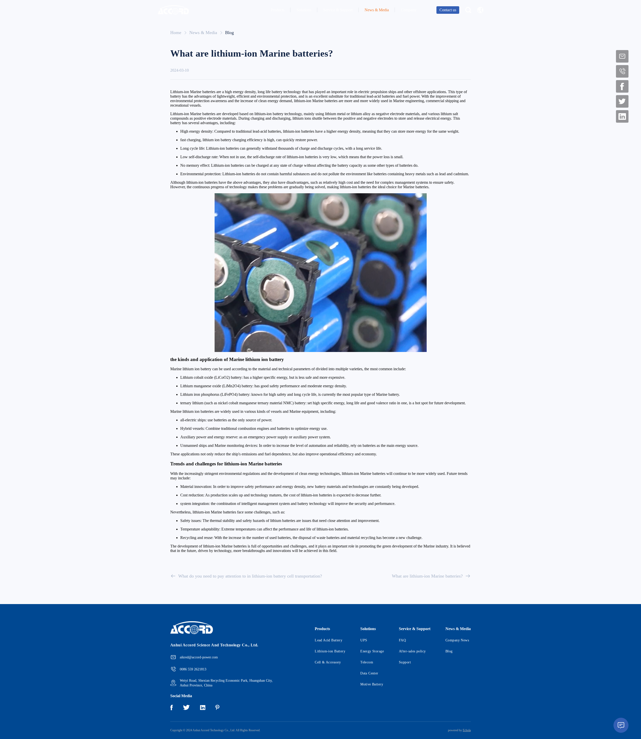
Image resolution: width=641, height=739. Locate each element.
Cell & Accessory (328, 662)
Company (408, 10)
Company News (457, 640)
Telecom (366, 662)
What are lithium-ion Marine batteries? (427, 576)
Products (277, 10)
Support (405, 662)
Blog (229, 32)
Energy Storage (372, 651)
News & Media (377, 10)
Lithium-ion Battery (330, 651)
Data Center (369, 673)
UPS (363, 640)
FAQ (402, 640)
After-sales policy (412, 651)
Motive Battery (371, 684)
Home (175, 32)
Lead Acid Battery (328, 640)
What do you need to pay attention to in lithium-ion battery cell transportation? (250, 576)
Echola (467, 730)
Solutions (303, 10)
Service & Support (338, 10)
